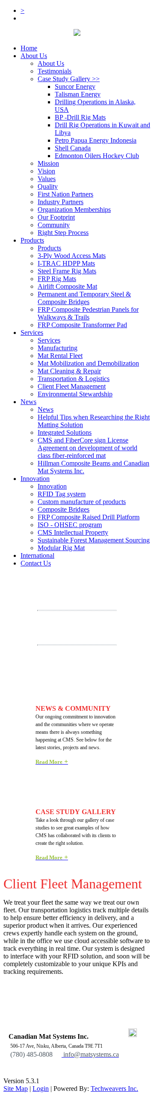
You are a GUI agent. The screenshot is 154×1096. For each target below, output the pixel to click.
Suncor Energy (75, 86)
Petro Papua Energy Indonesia (95, 140)
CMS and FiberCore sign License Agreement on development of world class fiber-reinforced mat (87, 448)
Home (29, 48)
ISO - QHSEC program (70, 524)
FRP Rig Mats (57, 278)
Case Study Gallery (69, 78)
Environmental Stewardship (75, 394)
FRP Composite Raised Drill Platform (88, 517)
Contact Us (36, 563)
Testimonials (54, 71)
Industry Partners (60, 201)
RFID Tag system (62, 494)
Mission (48, 163)
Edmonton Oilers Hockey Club (97, 155)
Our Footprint (56, 217)
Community (54, 225)
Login (41, 1088)
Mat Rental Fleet (60, 355)
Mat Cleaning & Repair (69, 371)
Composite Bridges (63, 509)
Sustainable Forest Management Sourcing (94, 540)
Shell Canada (73, 148)
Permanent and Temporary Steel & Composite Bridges (84, 297)
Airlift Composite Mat (67, 286)
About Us (34, 55)
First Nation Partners (65, 194)
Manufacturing (57, 348)
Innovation (35, 478)
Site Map (15, 1088)
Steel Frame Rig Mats (67, 271)
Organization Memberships (74, 209)
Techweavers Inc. (114, 1088)
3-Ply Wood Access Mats (72, 255)
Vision (46, 171)
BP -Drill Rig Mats (80, 117)
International (37, 555)
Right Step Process (63, 232)
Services (49, 340)
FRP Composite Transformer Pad (82, 324)
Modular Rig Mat (61, 547)
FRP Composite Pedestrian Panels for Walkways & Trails (88, 313)
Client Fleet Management (72, 386)
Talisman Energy (78, 94)
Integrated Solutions (65, 432)
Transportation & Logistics (74, 378)
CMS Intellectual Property (73, 532)
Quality (48, 186)
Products (32, 240)
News (28, 401)
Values (47, 178)
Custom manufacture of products (82, 501)
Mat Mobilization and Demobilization (88, 363)
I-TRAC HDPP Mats (66, 263)
